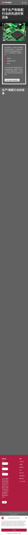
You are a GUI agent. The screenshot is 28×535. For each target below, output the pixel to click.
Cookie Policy (9, 533)
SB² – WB (6, 350)
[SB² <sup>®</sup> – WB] (7, 336)
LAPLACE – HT (7, 153)
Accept (14, 530)
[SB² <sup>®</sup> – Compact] (7, 219)
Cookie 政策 (22, 481)
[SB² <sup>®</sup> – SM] (7, 179)
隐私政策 (21, 478)
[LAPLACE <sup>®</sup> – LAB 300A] (7, 374)
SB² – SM (7, 192)
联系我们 (21, 467)
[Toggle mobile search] (22, 2)
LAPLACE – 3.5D (7, 114)
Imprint (19, 533)
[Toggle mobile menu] (25, 2)
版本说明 (21, 473)
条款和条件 (22, 475)
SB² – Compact (7, 233)
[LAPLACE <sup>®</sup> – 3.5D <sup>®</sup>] (7, 100)
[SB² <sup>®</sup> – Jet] (7, 296)
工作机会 (21, 461)
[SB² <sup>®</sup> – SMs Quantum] (7, 414)
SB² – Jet (7, 310)
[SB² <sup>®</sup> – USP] (7, 259)
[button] (26, 518)
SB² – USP (6, 273)
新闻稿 (21, 464)
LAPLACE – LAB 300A (7, 389)
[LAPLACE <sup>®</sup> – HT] (7, 139)
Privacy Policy (15, 533)
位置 (20, 470)
